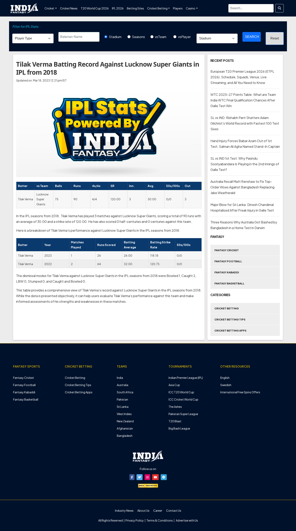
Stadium (115, 37)
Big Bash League (179, 428)
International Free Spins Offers (240, 392)
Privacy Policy (134, 520)
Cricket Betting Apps (230, 330)
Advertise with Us (186, 520)
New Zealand (125, 421)
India (120, 377)
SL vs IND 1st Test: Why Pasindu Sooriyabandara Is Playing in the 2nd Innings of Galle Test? (244, 164)
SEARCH (252, 36)
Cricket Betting (226, 308)
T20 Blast (175, 421)
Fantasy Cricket (226, 250)
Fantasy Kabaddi (226, 272)
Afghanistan (125, 428)
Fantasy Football (228, 261)
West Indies (124, 414)
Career (157, 510)
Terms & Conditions (159, 520)
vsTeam (160, 37)
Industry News (124, 510)
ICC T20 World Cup (181, 392)
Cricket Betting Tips (229, 319)
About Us (143, 510)
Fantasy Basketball (229, 283)
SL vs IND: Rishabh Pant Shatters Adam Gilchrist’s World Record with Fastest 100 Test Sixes (244, 123)
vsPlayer (184, 37)
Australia (122, 385)
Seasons (138, 37)
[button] (132, 477)
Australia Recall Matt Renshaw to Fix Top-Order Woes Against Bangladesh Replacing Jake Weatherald (242, 187)
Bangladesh (124, 435)
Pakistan (122, 399)
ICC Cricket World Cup (183, 399)
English (225, 377)
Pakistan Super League (183, 414)
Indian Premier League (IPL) (186, 377)
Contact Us (173, 510)
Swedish (225, 385)
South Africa (125, 392)
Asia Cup (174, 385)
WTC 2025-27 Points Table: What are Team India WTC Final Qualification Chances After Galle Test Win (243, 100)
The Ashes (175, 406)
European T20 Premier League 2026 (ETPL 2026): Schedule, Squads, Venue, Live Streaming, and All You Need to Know (242, 77)
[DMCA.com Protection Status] (148, 485)
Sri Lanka (122, 406)
